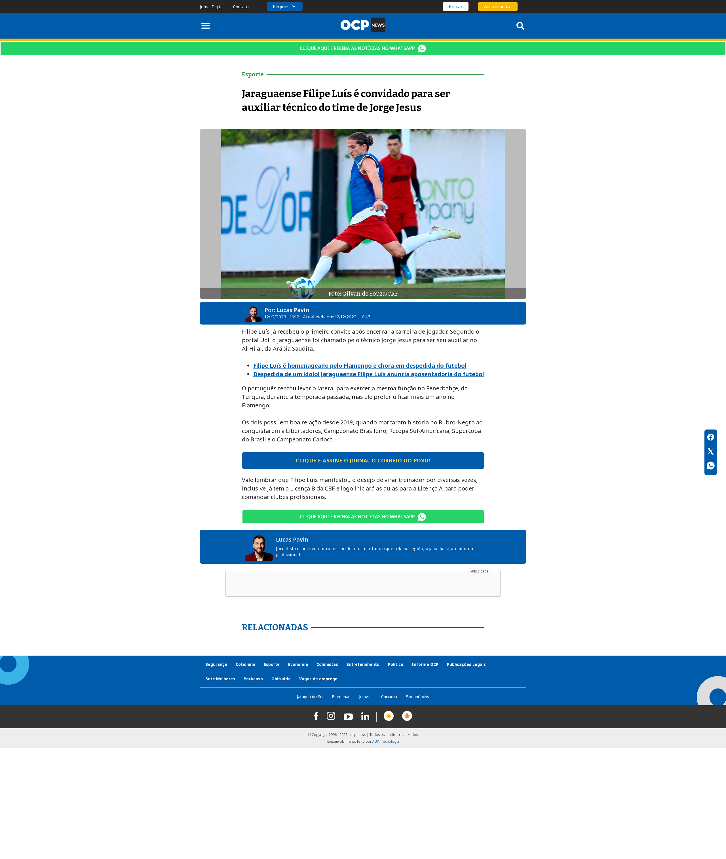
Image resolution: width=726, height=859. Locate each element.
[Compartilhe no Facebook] (710, 438)
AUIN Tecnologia (385, 741)
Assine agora (498, 6)
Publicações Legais (466, 664)
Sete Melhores (220, 678)
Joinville (366, 696)
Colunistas (327, 664)
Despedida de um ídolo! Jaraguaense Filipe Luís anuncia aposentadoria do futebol (368, 374)
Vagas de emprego (318, 678)
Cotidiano (245, 664)
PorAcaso (253, 678)
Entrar (456, 6)
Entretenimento (363, 664)
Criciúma (389, 696)
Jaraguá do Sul (310, 696)
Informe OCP (425, 664)
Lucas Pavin (293, 310)
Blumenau (341, 696)
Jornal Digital (211, 6)
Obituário (281, 678)
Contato (241, 6)
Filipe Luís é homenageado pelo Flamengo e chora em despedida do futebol (360, 365)
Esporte (272, 664)
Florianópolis (417, 696)
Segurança (216, 664)
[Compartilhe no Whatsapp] (710, 466)
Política (395, 664)
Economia (298, 664)
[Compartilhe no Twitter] (710, 452)
